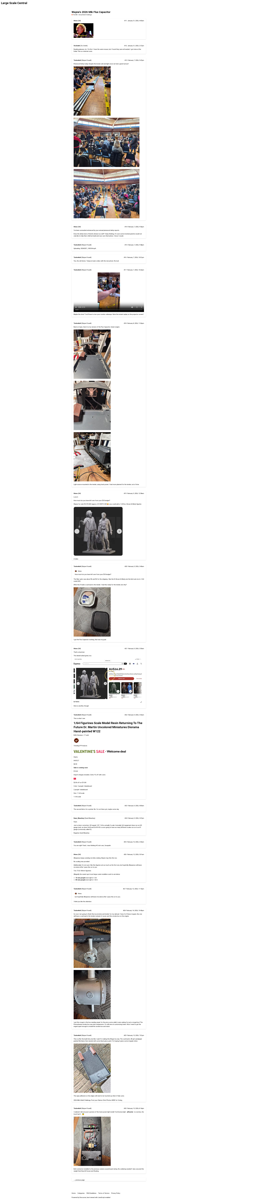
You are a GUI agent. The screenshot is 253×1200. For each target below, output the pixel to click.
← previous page (79, 1180)
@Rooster (130, 1112)
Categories (81, 1193)
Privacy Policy (115, 1193)
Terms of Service (103, 1193)
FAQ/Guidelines (91, 1193)
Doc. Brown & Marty (129, 504)
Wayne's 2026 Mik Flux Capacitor (91, 12)
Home (74, 1193)
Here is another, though (81, 706)
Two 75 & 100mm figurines (82, 871)
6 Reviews (79, 735)
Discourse (83, 1197)
